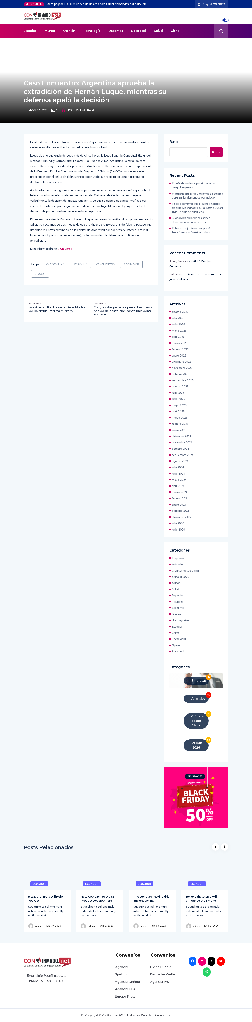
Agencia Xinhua (127, 981)
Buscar (175, 141)
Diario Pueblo (160, 967)
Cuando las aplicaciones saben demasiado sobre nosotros (191, 220)
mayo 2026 (179, 330)
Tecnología (91, 31)
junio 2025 (178, 399)
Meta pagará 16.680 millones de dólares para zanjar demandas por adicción (96, 4)
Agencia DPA (125, 989)
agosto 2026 (180, 312)
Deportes (115, 31)
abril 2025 (178, 411)
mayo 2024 (179, 480)
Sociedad (138, 31)
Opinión (69, 31)
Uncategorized (181, 620)
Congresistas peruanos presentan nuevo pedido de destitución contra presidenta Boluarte (123, 310)
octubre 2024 (180, 448)
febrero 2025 (180, 424)
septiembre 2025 (183, 380)
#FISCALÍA (80, 264)
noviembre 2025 (182, 368)
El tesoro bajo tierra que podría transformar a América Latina (191, 230)
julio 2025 (178, 392)
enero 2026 (179, 355)
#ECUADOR (131, 264)
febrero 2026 (180, 349)
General (176, 614)
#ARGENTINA (55, 264)
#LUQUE (40, 273)
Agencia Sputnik (121, 970)
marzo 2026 (179, 343)
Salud (158, 31)
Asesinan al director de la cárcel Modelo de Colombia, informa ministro (57, 309)
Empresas (178, 558)
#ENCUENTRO (105, 264)
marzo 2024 (179, 492)
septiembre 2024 (183, 455)
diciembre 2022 (181, 517)
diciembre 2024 (181, 436)
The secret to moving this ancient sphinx (151, 898)
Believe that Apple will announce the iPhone (201, 898)
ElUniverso (65, 248)
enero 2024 (179, 504)
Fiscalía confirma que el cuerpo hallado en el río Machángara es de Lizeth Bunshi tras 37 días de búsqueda (197, 208)
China (175, 31)
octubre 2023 (180, 510)
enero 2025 (179, 430)
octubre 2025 (180, 374)
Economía (178, 608)
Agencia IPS (159, 981)
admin (38, 925)
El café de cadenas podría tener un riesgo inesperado (193, 185)
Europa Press (125, 996)
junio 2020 (178, 529)
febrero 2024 (180, 498)
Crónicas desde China (185, 570)
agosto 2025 (180, 386)
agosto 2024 (180, 461)
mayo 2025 (179, 405)
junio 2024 (178, 473)
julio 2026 (178, 318)
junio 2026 (178, 324)
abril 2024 (178, 486)
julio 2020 (178, 523)
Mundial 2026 (180, 577)
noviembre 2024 (182, 442)
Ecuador (30, 31)
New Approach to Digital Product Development (98, 898)
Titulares (177, 601)
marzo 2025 (179, 417)
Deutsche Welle (162, 974)
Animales (177, 564)
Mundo (49, 31)
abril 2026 (178, 336)
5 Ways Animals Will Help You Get (45, 898)
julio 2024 (178, 467)
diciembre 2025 (181, 361)
